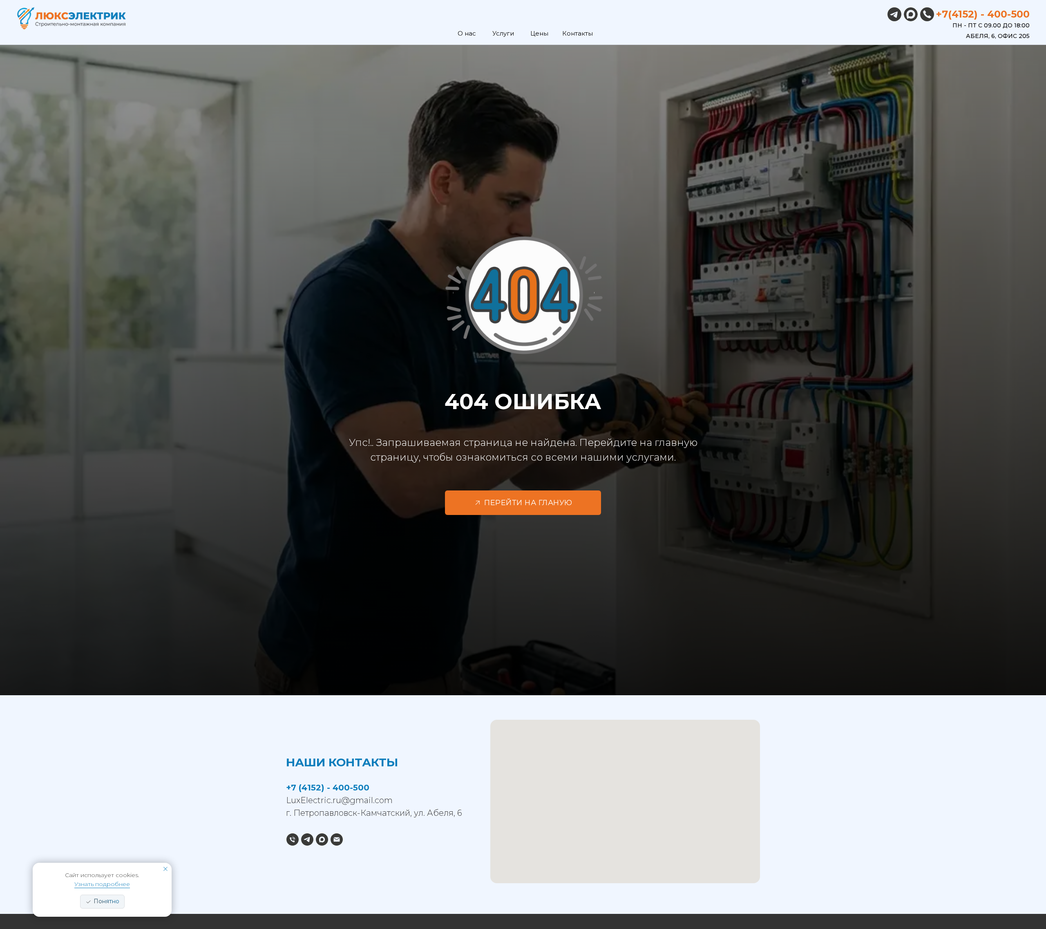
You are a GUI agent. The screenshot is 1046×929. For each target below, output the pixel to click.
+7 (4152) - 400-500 (327, 787)
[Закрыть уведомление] (165, 869)
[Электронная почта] (337, 839)
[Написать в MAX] (322, 839)
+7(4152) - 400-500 (983, 14)
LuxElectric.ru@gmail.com (339, 800)
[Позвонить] (292, 839)
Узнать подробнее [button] (102, 884)
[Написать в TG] (307, 839)
